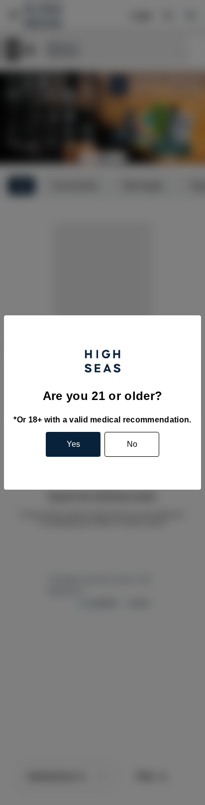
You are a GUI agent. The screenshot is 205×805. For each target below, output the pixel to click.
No (132, 444)
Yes (73, 444)
